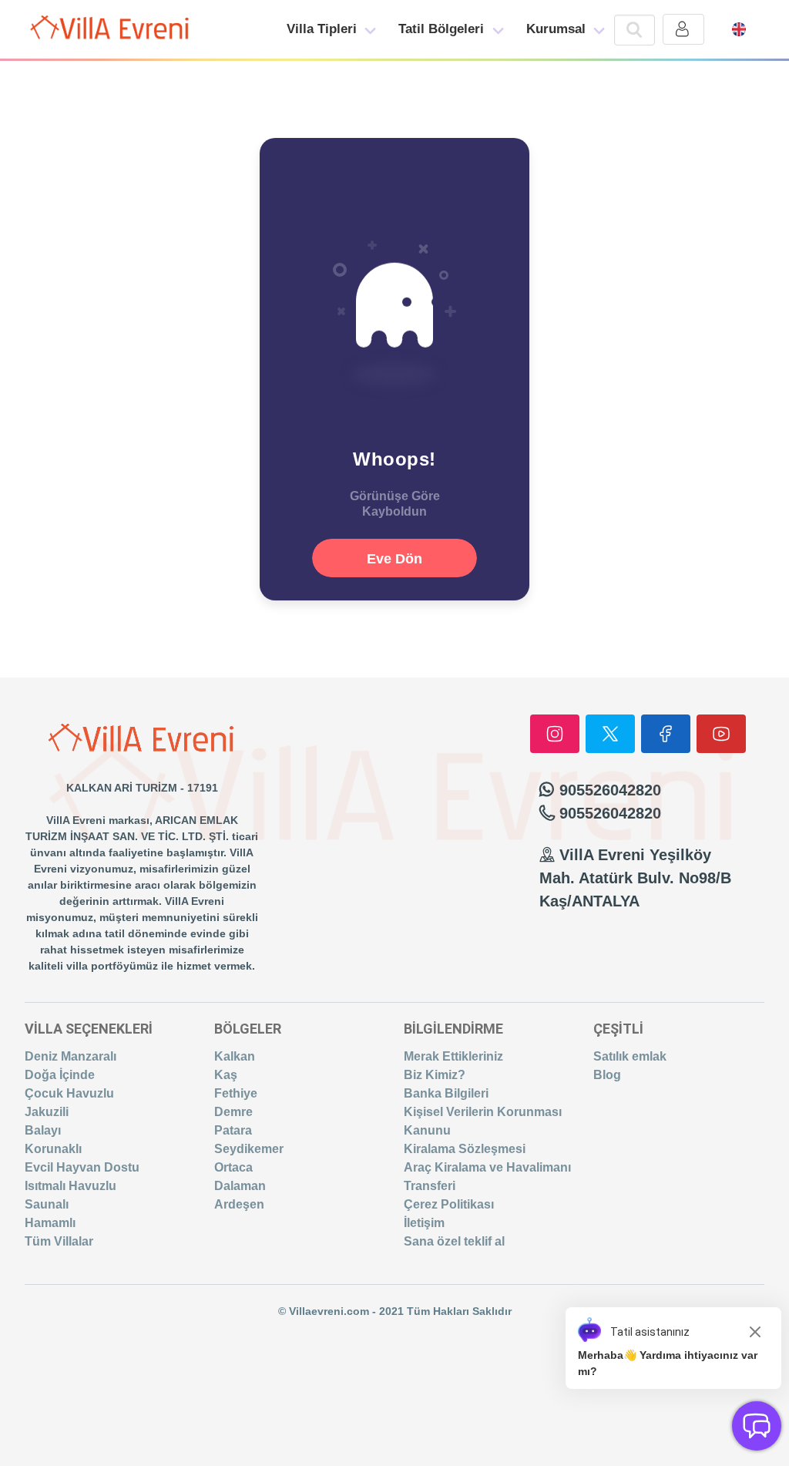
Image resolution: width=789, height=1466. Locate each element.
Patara (233, 1130)
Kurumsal (556, 29)
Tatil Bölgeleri (441, 29)
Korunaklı (53, 1148)
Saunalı (47, 1204)
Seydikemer (249, 1148)
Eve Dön (394, 559)
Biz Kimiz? (434, 1074)
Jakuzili (47, 1111)
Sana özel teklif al (454, 1241)
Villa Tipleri (322, 29)
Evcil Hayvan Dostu (82, 1167)
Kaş (225, 1074)
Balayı (43, 1130)
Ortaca (233, 1167)
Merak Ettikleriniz (453, 1056)
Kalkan (234, 1056)
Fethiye (235, 1093)
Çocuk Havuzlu (69, 1093)
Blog (607, 1074)
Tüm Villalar (59, 1241)
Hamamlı (50, 1222)
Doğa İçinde (60, 1074)
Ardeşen (239, 1204)
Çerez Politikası (449, 1204)
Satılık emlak (629, 1056)
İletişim (424, 1222)
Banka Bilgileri (446, 1093)
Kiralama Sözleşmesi (464, 1148)
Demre (233, 1111)
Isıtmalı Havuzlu (70, 1185)
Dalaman (240, 1185)
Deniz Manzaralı (70, 1056)
